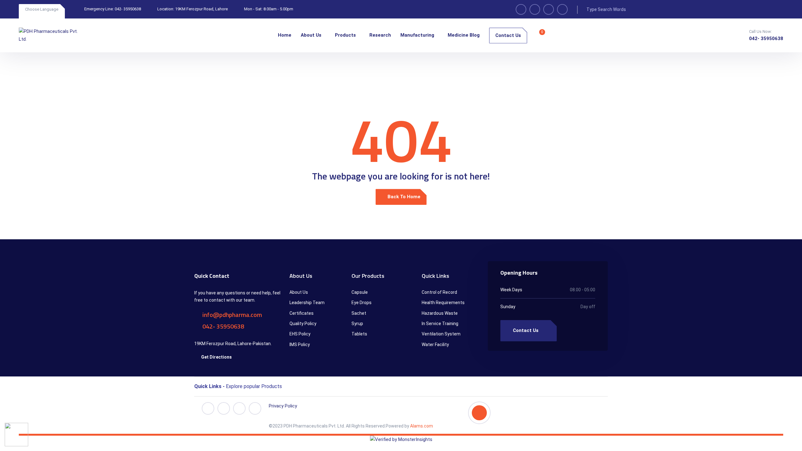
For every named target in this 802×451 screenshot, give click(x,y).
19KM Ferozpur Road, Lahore (201, 9)
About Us (300, 276)
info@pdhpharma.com (231, 314)
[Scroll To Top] (479, 412)
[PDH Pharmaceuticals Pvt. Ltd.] (48, 35)
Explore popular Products (238, 386)
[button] (401, 385)
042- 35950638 (128, 9)
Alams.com (421, 425)
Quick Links (435, 276)
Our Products (368, 276)
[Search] (641, 9)
